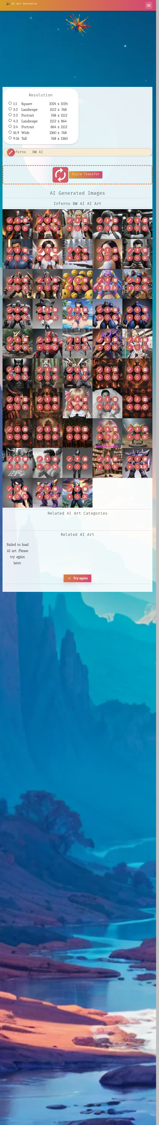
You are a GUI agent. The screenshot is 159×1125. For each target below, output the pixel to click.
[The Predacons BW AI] (107, 344)
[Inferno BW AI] (18, 224)
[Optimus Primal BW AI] (107, 314)
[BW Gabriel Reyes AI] (18, 254)
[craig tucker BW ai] (107, 403)
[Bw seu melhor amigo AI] (137, 254)
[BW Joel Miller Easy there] (77, 463)
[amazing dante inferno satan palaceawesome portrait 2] (48, 403)
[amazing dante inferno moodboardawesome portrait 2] (107, 373)
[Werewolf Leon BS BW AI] (18, 373)
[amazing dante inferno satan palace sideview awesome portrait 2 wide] (18, 403)
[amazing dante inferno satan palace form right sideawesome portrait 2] (137, 373)
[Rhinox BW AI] (48, 344)
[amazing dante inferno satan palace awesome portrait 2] (18, 433)
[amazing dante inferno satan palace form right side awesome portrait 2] (48, 433)
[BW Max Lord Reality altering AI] (48, 254)
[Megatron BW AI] (18, 314)
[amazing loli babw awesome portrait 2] (77, 403)
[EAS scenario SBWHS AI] (77, 284)
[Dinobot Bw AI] (48, 284)
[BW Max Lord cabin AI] (77, 254)
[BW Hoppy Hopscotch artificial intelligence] (18, 463)
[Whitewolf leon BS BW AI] (48, 373)
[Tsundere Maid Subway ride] (77, 224)
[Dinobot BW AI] (18, 284)
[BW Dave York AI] (137, 224)
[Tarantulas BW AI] (77, 344)
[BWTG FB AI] (107, 254)
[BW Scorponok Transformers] (48, 493)
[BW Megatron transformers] (137, 463)
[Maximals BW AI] (137, 284)
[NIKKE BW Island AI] (77, 314)
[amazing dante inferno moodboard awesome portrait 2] (137, 403)
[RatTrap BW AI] (18, 344)
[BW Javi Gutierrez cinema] (48, 463)
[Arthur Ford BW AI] (107, 224)
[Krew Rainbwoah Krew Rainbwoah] (107, 284)
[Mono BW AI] (48, 314)
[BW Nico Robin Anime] (18, 493)
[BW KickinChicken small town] (107, 463)
